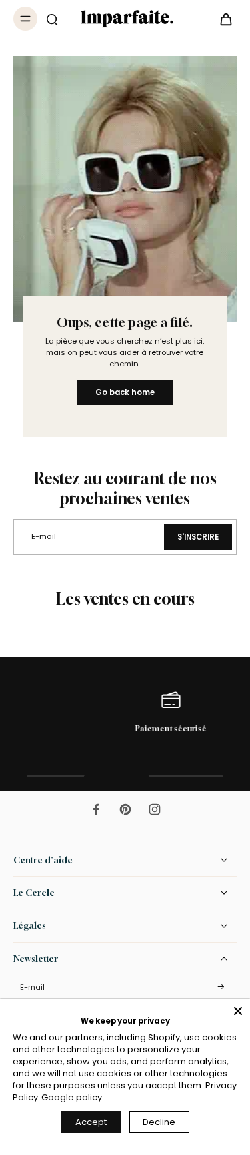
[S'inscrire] (221, 987)
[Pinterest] (125, 809)
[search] (52, 18)
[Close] (238, 1011)
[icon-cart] (222, 18)
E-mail (32, 987)
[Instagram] (154, 809)
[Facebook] (96, 809)
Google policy (71, 1097)
